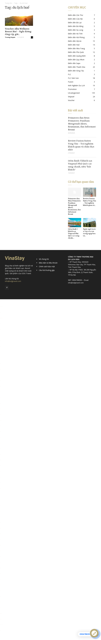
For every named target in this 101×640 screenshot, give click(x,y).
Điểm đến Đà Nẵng (75, 26)
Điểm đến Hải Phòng (76, 37)
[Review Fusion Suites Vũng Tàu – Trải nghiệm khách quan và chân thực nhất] (89, 192)
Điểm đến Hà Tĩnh (75, 33)
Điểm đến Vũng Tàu (76, 71)
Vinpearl (71, 96)
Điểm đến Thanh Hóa (76, 67)
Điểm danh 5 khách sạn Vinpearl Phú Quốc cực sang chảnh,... (73, 233)
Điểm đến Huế (73, 45)
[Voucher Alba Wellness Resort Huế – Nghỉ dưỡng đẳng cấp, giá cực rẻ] (19, 19)
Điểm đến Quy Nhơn (76, 59)
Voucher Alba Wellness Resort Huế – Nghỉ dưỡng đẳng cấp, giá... (18, 31)
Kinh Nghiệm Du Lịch (76, 85)
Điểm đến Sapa (74, 63)
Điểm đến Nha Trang (76, 48)
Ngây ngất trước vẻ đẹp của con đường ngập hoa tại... (89, 232)
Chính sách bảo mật (47, 266)
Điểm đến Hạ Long (75, 30)
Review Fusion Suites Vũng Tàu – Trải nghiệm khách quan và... (89, 202)
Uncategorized (74, 93)
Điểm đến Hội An (74, 41)
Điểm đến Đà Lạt (75, 22)
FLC (69, 74)
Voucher (71, 100)
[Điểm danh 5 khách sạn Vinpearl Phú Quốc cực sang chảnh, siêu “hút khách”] (74, 222)
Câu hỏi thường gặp (47, 270)
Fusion (70, 82)
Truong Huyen (10, 37)
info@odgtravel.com (13, 281)
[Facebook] (7, 288)
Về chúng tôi (44, 259)
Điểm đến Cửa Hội (75, 19)
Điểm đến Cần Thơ (75, 15)
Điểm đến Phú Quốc (76, 52)
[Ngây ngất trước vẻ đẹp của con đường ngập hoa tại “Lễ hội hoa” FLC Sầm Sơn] (89, 222)
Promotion (72, 89)
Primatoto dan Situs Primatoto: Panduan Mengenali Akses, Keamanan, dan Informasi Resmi (82, 123)
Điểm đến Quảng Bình (77, 56)
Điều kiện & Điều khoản (48, 263)
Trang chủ (8, 3)
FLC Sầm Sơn (73, 78)
